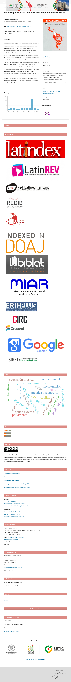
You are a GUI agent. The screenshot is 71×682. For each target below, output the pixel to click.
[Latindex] (35, 158)
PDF (47, 56)
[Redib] (15, 210)
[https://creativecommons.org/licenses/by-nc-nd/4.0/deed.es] (11, 451)
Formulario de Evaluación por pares (14, 516)
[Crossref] (15, 330)
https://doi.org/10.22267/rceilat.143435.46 (19, 26)
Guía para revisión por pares (12, 514)
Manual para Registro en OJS (12, 473)
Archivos (11, 7)
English (6, 600)
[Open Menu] (4, 2)
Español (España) (8, 597)
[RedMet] (27, 192)
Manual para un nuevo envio (12, 477)
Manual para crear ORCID (11, 480)
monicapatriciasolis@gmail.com (13, 567)
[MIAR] (29, 297)
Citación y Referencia (10, 501)
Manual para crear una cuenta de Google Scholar (17, 484)
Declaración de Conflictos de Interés (14, 503)
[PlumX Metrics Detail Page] (47, 113)
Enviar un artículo (35, 609)
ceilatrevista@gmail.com (11, 539)
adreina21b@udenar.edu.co (11, 631)
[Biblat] (27, 273)
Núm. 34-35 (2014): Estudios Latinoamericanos (28, 7)
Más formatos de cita (50, 82)
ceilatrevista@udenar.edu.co (16, 537)
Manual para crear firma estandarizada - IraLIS (17, 487)
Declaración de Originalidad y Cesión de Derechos (18, 506)
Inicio (5, 7)
